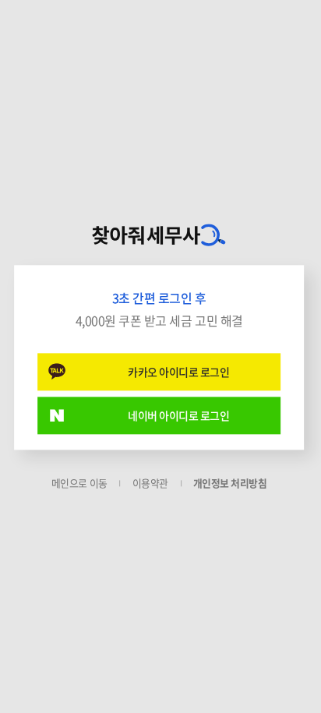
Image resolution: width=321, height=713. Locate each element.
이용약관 (150, 482)
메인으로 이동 (79, 482)
